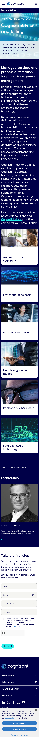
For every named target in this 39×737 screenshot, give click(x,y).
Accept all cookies (19, 723)
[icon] (35, 3)
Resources (7, 695)
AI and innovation (10, 689)
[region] (19, 722)
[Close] (36, 710)
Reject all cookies (19, 729)
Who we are (8, 682)
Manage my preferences (19, 735)
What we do (8, 675)
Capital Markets (11, 219)
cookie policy (10, 718)
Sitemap (5, 707)
